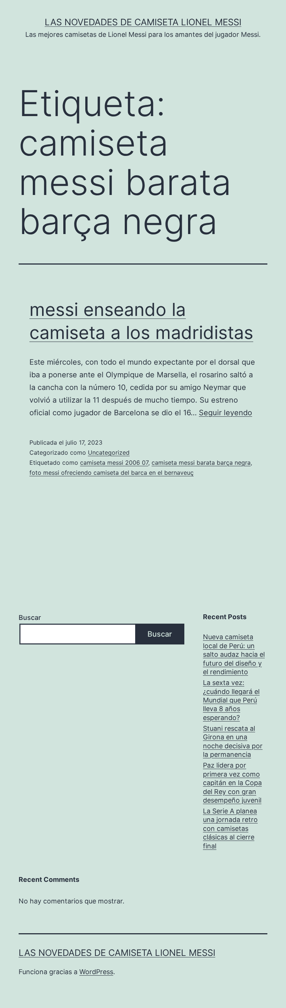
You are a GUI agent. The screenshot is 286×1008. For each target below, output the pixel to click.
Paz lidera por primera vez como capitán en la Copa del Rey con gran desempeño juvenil (232, 782)
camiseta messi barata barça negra (201, 462)
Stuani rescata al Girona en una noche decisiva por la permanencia (233, 741)
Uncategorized (109, 452)
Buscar (30, 617)
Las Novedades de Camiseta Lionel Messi (143, 22)
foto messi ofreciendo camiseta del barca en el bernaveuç (111, 472)
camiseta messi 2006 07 (114, 462)
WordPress (96, 972)
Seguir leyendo (225, 412)
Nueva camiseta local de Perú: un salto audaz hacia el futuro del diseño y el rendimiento (234, 654)
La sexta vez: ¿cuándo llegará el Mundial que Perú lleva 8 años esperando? (231, 700)
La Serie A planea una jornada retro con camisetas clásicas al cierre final (230, 828)
